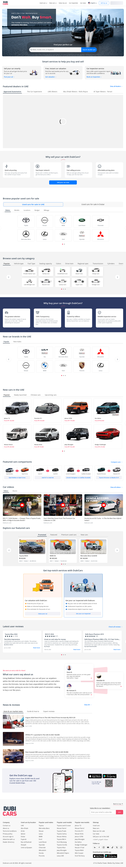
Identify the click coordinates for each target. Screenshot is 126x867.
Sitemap (96, 822)
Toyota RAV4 (23, 556)
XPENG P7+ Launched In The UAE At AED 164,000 (42, 735)
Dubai (23, 837)
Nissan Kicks (38, 444)
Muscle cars (46, 284)
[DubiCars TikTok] (112, 847)
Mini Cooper (79, 853)
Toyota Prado (61, 831)
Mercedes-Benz (44, 828)
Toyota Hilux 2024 (11, 634)
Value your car (42, 614)
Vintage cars (96, 284)
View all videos (115, 487)
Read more (36, 648)
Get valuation (50, 77)
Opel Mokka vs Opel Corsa (17, 477)
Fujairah (23, 839)
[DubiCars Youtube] (108, 847)
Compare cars (116, 462)
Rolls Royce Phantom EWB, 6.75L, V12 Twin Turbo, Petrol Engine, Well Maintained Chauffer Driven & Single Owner (101, 639)
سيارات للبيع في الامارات (100, 839)
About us (6, 828)
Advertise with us (9, 839)
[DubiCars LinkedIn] (95, 847)
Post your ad (8, 77)
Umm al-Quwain (26, 848)
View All (87, 705)
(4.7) (56, 636)
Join (119, 812)
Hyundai (42, 845)
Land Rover (43, 842)
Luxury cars (62, 284)
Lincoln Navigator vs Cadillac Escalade (78, 477)
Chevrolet (42, 848)
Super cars (79, 284)
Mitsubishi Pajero (63, 853)
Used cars (96, 826)
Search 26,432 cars (89, 50)
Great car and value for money (55, 639)
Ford (40, 839)
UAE (22, 826)
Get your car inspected (83, 613)
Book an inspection (93, 77)
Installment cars (62, 274)
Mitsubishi (42, 850)
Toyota (41, 826)
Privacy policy (7, 834)
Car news (96, 834)
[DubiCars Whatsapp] (121, 847)
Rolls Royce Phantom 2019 (94, 634)
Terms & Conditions (10, 831)
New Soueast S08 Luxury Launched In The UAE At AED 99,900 (46, 752)
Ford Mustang (62, 842)
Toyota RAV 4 (61, 839)
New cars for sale (99, 831)
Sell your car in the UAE (101, 837)
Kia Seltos (98, 418)
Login (116, 3)
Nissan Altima (61, 837)
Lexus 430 (60, 856)
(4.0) (16, 636)
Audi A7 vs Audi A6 (48, 477)
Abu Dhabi (24, 828)
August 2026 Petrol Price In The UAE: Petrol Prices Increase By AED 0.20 (50, 718)
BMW (40, 837)
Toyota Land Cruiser (64, 826)
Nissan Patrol (8, 444)
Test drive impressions (12, 639)
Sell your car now (63, 182)
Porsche (42, 856)
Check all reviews (115, 627)
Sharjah (23, 845)
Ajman (23, 834)
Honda (41, 853)
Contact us (6, 826)
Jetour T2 (7, 418)
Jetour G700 (68, 418)
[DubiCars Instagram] (104, 847)
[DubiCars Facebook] (99, 847)
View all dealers (115, 86)
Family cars (46, 274)
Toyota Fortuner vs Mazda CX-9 (109, 477)
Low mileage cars (29, 284)
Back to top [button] (117, 804)
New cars (96, 828)
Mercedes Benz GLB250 (88, 556)
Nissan (41, 831)
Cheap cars (95, 274)
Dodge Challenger (100, 444)
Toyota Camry (62, 834)
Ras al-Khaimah (26, 842)
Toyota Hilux (61, 848)
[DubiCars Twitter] (117, 847)
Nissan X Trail (79, 848)
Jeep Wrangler (69, 444)
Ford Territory (80, 856)
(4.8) (96, 636)
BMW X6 (53, 556)
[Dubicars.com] (10, 811)
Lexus (41, 834)
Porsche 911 (38, 418)
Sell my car (104, 3)
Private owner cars (29, 274)
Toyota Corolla (62, 845)
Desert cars (79, 274)
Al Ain (23, 831)
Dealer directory (8, 842)
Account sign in (8, 837)
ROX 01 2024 (49, 634)
